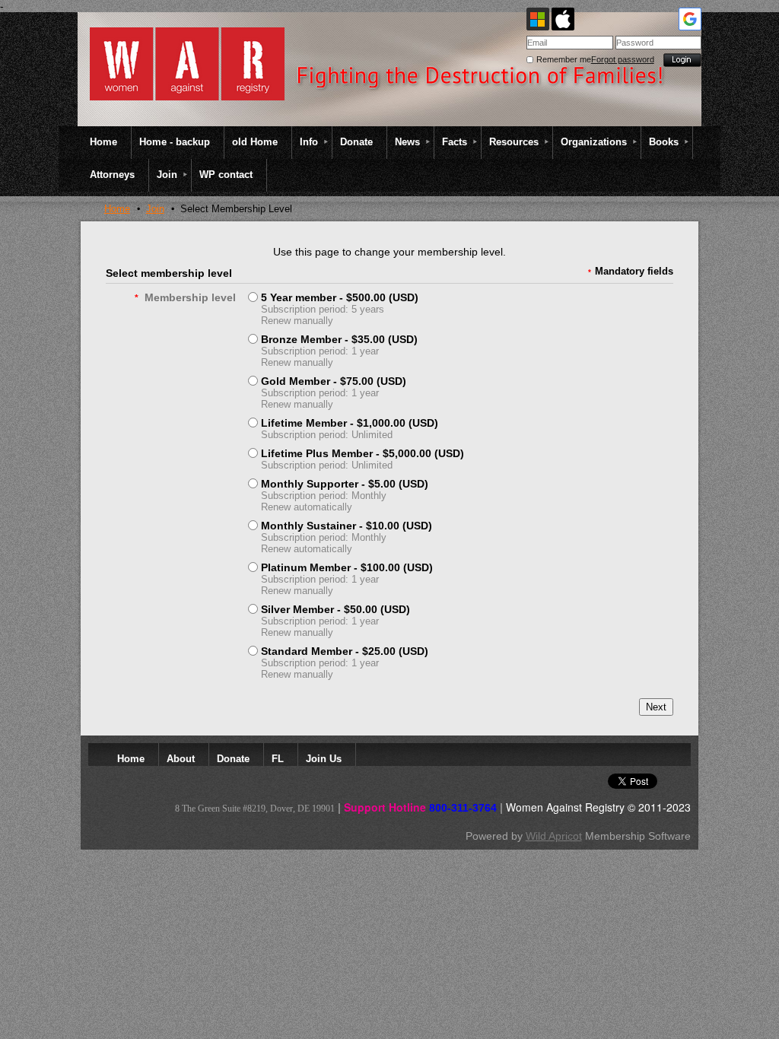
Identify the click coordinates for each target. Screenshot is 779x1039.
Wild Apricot (554, 836)
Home (117, 208)
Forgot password (622, 59)
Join (155, 208)
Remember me (563, 59)
